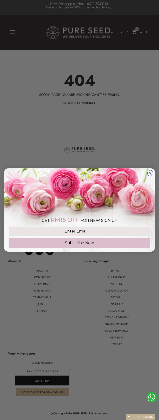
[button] (140, 417)
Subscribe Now (79, 242)
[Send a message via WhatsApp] (151, 397)
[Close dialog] (150, 173)
